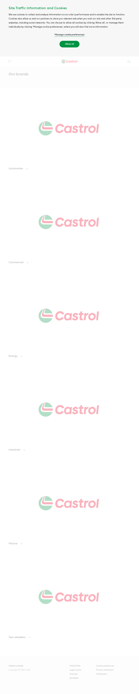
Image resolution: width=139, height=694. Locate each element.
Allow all (69, 44)
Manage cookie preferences (70, 34)
